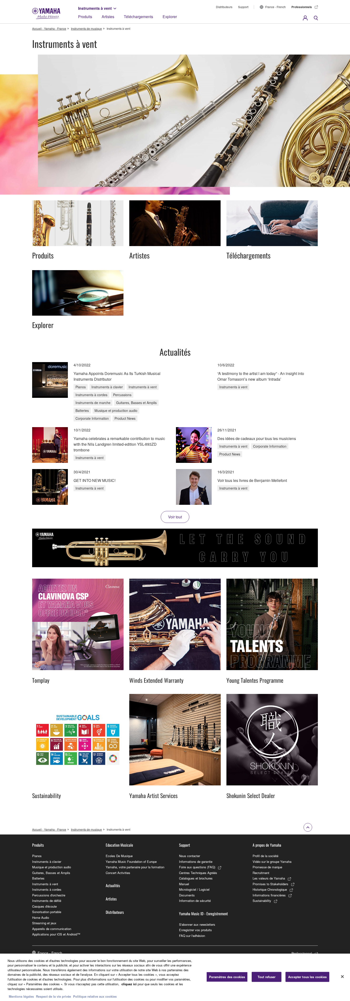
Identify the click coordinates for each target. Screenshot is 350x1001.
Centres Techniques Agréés (198, 872)
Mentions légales (21, 996)
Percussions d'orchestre (48, 895)
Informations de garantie (195, 861)
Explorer (170, 16)
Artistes (108, 16)
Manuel (184, 884)
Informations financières (269, 895)
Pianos (37, 856)
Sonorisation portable (46, 912)
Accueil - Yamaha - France (49, 28)
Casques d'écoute (44, 906)
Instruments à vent (95, 8)
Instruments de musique (86, 28)
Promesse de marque (267, 867)
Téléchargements (138, 16)
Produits (85, 16)
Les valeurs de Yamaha (269, 878)
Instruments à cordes (46, 889)
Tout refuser (267, 977)
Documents (187, 895)
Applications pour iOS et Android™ (56, 934)
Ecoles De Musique (119, 856)
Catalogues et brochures (196, 878)
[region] (175, 977)
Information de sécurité (195, 900)
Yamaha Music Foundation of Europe (131, 861)
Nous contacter (189, 856)
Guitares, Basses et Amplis (51, 872)
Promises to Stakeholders (270, 884)
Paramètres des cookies (227, 977)
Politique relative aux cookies (95, 996)
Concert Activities (118, 872)
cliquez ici (129, 983)
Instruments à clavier (46, 861)
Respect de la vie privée (53, 996)
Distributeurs (224, 7)
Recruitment (261, 872)
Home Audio (40, 917)
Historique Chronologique (270, 889)
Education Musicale (119, 845)
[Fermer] (342, 976)
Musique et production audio (51, 867)
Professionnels (301, 7)
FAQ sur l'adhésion (192, 935)
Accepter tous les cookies (307, 977)
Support (243, 7)
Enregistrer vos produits (195, 930)
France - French (275, 7)
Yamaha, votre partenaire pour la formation (135, 867)
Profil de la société (265, 856)
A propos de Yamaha (267, 845)
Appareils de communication (51, 928)
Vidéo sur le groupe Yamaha (272, 861)
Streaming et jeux (44, 923)
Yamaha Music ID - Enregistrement (203, 913)
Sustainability (262, 900)
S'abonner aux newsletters (197, 924)
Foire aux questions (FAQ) (197, 867)
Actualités (113, 885)
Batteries (38, 878)
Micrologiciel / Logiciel (194, 889)
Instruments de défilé (46, 900)
